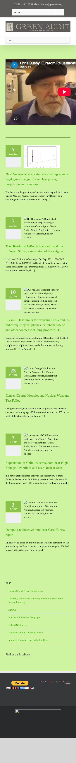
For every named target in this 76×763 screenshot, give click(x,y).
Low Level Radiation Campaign (24, 617)
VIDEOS (12, 609)
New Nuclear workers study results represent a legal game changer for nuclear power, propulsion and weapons (37, 179)
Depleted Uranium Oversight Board (25, 632)
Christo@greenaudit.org (51, 4)
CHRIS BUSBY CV (17, 625)
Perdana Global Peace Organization (25, 591)
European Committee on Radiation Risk (28, 640)
